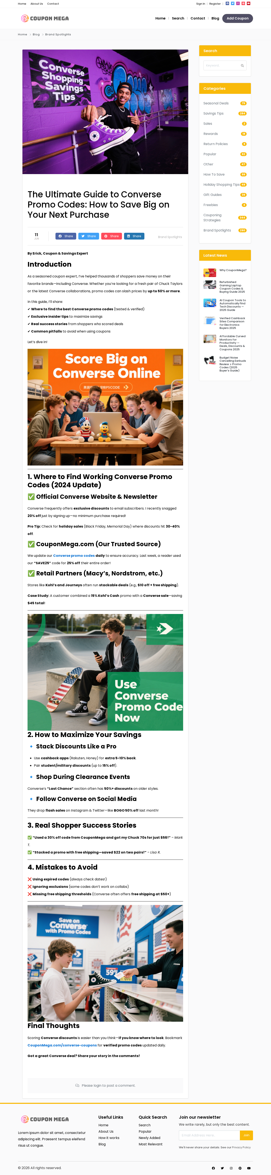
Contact (53, 4)
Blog (215, 18)
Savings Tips (213, 113)
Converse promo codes (74, 555)
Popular (209, 154)
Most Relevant (151, 1144)
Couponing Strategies (212, 218)
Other (208, 164)
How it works (108, 1137)
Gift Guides (212, 194)
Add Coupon (238, 18)
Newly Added (149, 1137)
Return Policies (215, 143)
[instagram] (238, 3)
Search (178, 18)
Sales (207, 123)
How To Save (214, 174)
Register (215, 4)
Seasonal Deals (216, 103)
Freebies (210, 204)
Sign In (200, 4)
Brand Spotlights (58, 34)
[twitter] (232, 3)
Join (246, 1135)
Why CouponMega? (233, 270)
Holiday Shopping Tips (221, 184)
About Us (36, 4)
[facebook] (227, 3)
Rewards (210, 133)
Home (22, 4)
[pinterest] (243, 3)
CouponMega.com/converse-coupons (62, 1045)
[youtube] (248, 3)
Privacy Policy (241, 1147)
